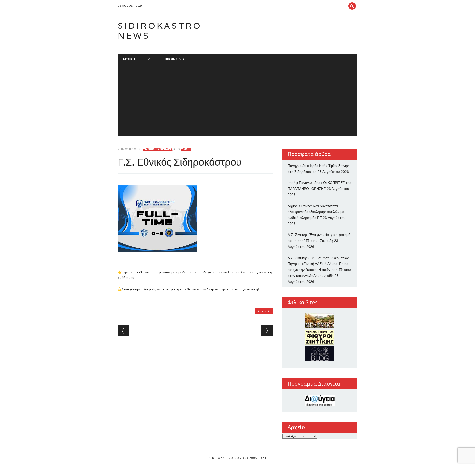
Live (148, 59)
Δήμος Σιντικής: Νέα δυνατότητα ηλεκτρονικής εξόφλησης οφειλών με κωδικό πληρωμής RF (316, 212)
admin (186, 149)
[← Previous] (123, 330)
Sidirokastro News (160, 30)
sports (264, 310)
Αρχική (129, 59)
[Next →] (267, 330)
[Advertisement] (237, 101)
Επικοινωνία (173, 59)
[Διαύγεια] (320, 400)
